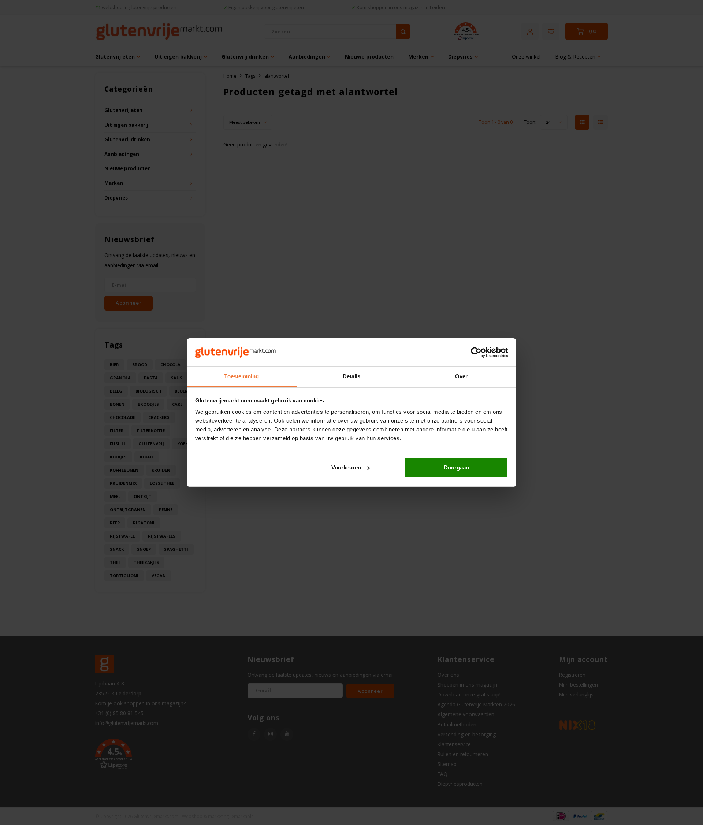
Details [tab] (352, 376)
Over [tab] (461, 376)
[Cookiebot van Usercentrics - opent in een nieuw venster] (476, 352)
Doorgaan (456, 467)
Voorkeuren (346, 467)
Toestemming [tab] (241, 376)
